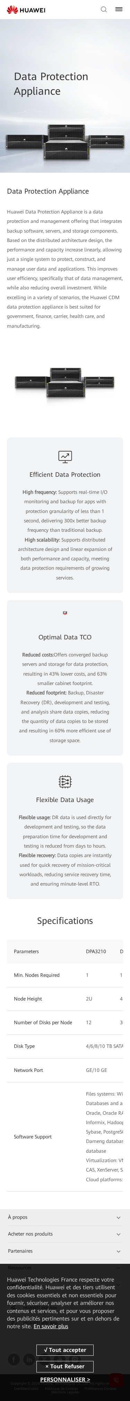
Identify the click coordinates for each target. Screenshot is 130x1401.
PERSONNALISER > (65, 1379)
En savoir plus (51, 1326)
